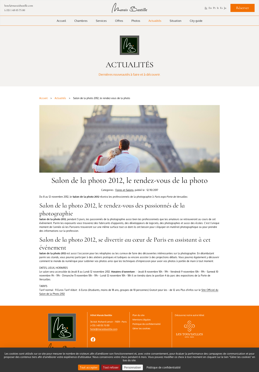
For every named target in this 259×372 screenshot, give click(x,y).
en (210, 8)
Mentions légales (141, 319)
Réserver (242, 8)
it (218, 8)
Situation (175, 21)
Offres (119, 21)
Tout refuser (111, 367)
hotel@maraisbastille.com (103, 329)
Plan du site (138, 315)
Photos (135, 21)
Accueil (61, 21)
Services (101, 21)
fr (206, 8)
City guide (196, 21)
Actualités (155, 21)
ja (225, 8)
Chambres (80, 21)
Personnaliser (132, 367)
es (221, 8)
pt (214, 8)
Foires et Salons (124, 189)
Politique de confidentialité (146, 324)
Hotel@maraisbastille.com (18, 5)
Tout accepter (89, 367)
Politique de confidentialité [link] (164, 367)
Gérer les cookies (141, 328)
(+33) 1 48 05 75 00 (14, 10)
